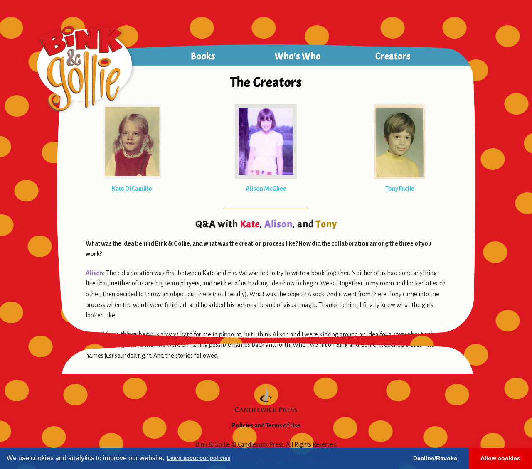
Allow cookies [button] (500, 458)
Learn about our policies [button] (198, 458)
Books (203, 56)
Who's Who (298, 56)
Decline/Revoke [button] (435, 458)
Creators (393, 56)
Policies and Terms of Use (266, 425)
